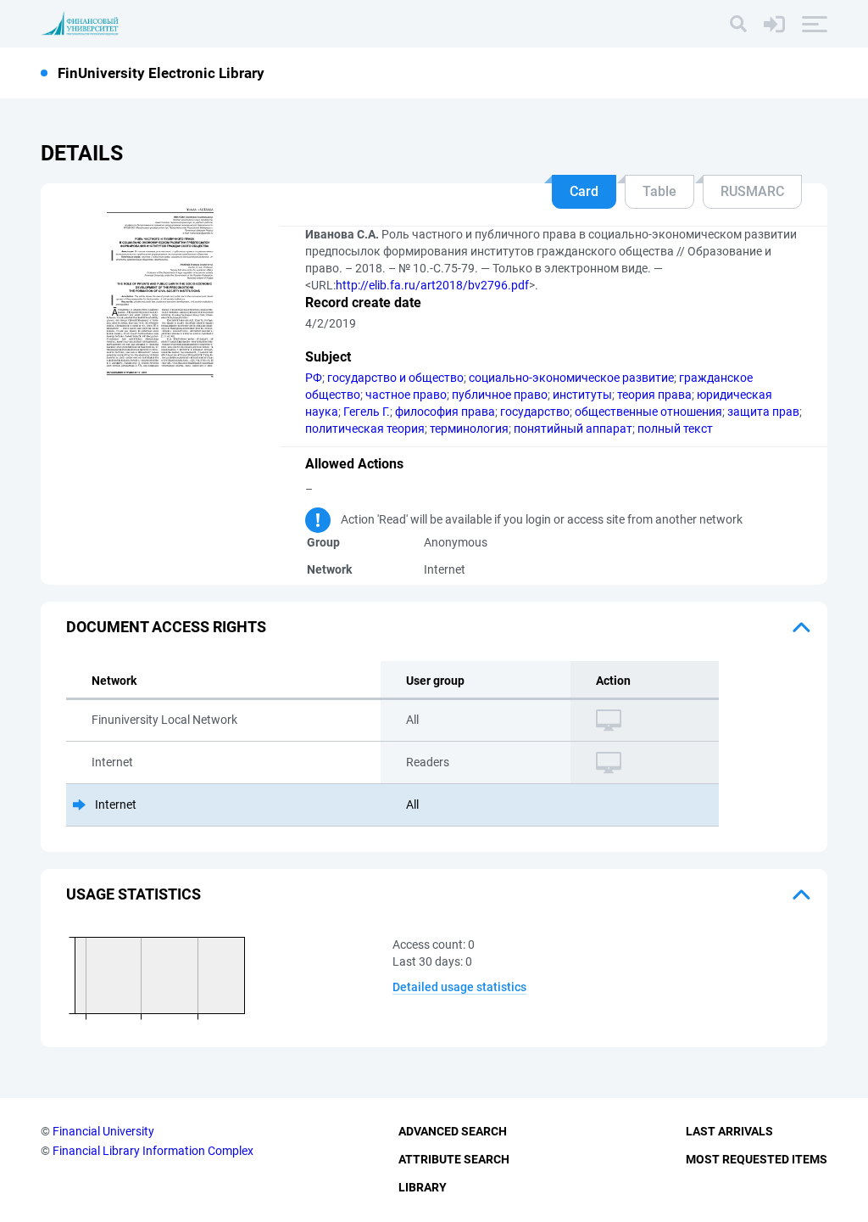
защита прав (763, 411)
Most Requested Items (756, 1159)
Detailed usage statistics (459, 987)
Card (584, 191)
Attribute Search (453, 1159)
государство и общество (395, 377)
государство (535, 411)
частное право (406, 394)
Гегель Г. (366, 411)
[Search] (738, 23)
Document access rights (166, 627)
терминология (469, 428)
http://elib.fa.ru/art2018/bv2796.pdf (432, 285)
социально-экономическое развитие (571, 377)
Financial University (103, 1131)
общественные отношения (648, 411)
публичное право (500, 394)
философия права (445, 411)
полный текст (675, 428)
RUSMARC (752, 191)
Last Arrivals (729, 1131)
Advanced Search (452, 1131)
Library (422, 1187)
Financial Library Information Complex (153, 1151)
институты (582, 394)
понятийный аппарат (573, 428)
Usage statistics (133, 894)
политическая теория (365, 428)
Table (659, 191)
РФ (313, 377)
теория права (654, 394)
